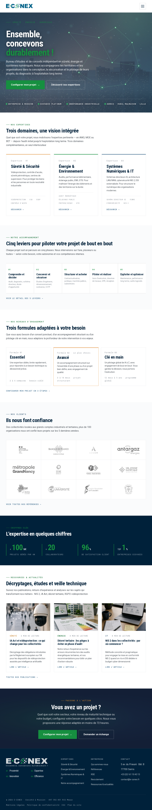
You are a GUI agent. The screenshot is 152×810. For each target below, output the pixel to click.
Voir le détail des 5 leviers (23, 298)
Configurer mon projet (23, 84)
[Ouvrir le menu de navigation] (142, 6)
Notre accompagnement (72, 783)
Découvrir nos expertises (65, 84)
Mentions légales (15, 805)
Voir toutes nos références (22, 504)
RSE (93, 774)
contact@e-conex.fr (130, 779)
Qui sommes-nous (99, 764)
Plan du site (74, 805)
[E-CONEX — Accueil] (19, 6)
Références (96, 769)
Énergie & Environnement (73, 769)
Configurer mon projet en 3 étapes (27, 391)
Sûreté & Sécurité (69, 764)
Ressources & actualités (102, 784)
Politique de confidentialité (43, 805)
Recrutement (97, 779)
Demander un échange (96, 734)
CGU (63, 805)
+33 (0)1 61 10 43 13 (130, 774)
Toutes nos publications (20, 677)
